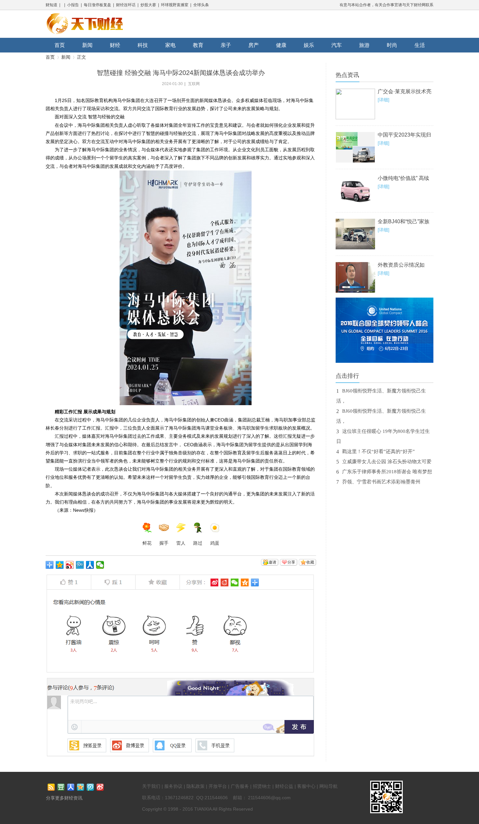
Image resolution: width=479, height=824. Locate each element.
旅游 (364, 45)
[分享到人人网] (90, 565)
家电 (170, 45)
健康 (281, 45)
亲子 (226, 45)
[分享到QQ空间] (60, 565)
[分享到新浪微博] (70, 565)
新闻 (87, 45)
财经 (115, 45)
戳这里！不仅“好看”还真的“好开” (378, 451)
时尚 (392, 45)
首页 (59, 45)
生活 (419, 45)
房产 (253, 45)
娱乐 (309, 45)
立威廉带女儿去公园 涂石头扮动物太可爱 (386, 461)
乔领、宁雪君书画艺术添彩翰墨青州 (381, 481)
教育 (198, 45)
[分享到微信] (100, 565)
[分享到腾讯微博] (80, 565)
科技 (143, 45)
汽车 (336, 45)
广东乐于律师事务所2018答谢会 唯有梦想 (387, 471)
